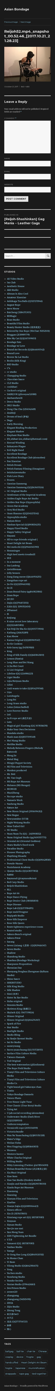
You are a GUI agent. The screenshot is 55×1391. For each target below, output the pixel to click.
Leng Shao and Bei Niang (20, 662)
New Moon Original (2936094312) (24, 811)
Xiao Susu (12, 1176)
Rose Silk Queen (15, 923)
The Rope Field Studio (19, 1068)
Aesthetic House (15, 286)
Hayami (11, 535)
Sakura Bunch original (19, 934)
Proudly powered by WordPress (34, 1386)
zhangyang (13, 1295)
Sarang (10, 941)
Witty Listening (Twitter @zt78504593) (27, 1165)
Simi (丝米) (13, 994)
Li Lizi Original (15, 669)
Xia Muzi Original (16, 1172)
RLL (9, 889)
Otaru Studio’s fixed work (20, 845)
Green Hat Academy (17, 506)
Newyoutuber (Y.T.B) (17, 818)
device (19, 1357)
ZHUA (10, 1303)
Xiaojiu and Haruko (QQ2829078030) (26, 1183)
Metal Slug (12, 759)
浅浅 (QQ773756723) (17, 1321)
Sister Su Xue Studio (17, 997)
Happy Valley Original (19, 532)
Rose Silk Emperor (17, 919)
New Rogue (13, 815)
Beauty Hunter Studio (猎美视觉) (24, 327)
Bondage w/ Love (16, 345)
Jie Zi (9, 588)
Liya (9, 692)
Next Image (26, 22)
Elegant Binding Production (22, 427)
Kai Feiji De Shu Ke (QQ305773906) (25, 629)
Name (7, 158)
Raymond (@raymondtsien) (21, 878)
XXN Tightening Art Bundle (21, 1236)
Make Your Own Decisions (21, 729)
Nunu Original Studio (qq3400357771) (26, 837)
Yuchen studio (14, 1273)
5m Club (11, 282)
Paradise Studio (15, 848)
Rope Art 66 (13, 893)
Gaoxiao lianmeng (17, 483)
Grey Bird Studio (16, 509)
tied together (39, 1374)
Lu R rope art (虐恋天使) (19, 718)
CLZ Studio (12, 383)
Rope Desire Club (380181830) (22, 900)
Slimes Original (15, 1016)
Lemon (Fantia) (15, 658)
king (9, 651)
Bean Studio (13, 319)
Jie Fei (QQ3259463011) (18, 584)
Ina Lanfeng (13, 565)
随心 (9, 1329)
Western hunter (15, 1154)
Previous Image (11, 22)
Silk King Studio (15, 986)
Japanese (20, 1368)
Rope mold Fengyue (17, 912)
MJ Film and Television (19, 766)
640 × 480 (25, 87)
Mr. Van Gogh (14, 778)
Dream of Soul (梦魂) (18, 416)
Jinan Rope (13, 595)
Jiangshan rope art (17, 580)
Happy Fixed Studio (17, 528)
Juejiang (11, 617)
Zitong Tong (13, 1310)
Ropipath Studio (15, 915)
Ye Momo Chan (15, 1258)
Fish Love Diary (15, 476)
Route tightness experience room (25, 926)
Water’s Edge (14, 1139)
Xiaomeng (12, 1191)
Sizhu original (14, 1001)
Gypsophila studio (17, 517)
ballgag (9, 1351)
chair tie (31, 1351)
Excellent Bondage (17, 453)
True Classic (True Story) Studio (24, 1105)
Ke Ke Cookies (14, 643)
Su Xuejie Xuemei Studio (19, 1038)
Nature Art (12, 807)
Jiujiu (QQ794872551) (18, 602)
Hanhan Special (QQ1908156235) (24, 524)
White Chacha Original (19, 1157)
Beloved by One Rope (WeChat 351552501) (28, 331)
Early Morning (15, 424)
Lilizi (10, 684)
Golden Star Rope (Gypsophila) (23, 502)
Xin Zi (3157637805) (17, 1213)
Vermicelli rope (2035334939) (22, 1128)
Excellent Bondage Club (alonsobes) (26, 457)
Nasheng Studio (15, 804)
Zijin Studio (13, 1306)
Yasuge (10, 1250)
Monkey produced (17, 770)
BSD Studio (13, 364)
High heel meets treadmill (21, 554)
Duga (9, 420)
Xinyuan (11, 1221)
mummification (36, 1368)
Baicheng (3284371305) (19, 312)
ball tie (20, 1351)
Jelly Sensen (13, 573)
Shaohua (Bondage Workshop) (23, 960)
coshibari (12, 386)
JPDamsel (12, 610)
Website (8, 184)
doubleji (11, 413)
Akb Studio (12, 290)
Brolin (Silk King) (16, 360)
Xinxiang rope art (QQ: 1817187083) (25, 1217)
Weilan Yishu (14, 1142)
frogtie (30, 1357)
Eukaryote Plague (16, 446)
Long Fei (11, 699)
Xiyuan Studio (14, 1224)
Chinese (42, 1351)
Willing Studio (14, 1161)
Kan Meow (12, 636)
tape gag (24, 1374)
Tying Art (12, 1109)
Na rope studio (15, 796)
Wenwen (11, 1150)
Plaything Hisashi (16, 856)
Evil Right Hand (15, 450)
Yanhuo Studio (14, 1247)
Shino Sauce (13, 979)
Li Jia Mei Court (15, 666)
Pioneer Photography (18, 852)
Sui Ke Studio (14, 1042)
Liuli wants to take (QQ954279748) (25, 688)
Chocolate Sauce (15, 379)
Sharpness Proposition (19, 964)
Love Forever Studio (17, 710)
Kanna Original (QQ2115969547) (23, 640)
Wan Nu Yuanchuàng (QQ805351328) (26, 1135)
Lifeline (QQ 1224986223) (20, 673)
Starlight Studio (15, 1031)
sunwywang (13, 1046)
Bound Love (13, 353)
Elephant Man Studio (18, 435)
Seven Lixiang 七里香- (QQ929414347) (26, 945)
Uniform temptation (18, 1124)
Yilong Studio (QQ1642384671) (22, 1265)
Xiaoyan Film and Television (22, 1198)
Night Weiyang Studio (18, 822)
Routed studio (14, 930)
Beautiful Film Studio (18, 323)
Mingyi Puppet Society (19, 763)
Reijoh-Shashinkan (17, 886)
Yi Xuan (11, 1262)
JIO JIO (10, 599)
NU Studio (12, 830)
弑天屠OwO (12, 1314)
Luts (9, 722)
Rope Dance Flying (17, 897)
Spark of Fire (14, 1023)
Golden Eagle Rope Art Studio (22, 498)
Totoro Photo (14, 1098)
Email (7, 171)
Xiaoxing (12, 1195)
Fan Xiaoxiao (14, 461)
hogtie (8, 1368)
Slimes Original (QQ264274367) (23, 1020)
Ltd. (9, 714)
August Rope (13, 305)
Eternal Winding (16, 442)
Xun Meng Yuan (15, 1232)
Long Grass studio (17, 703)
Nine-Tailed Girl (15, 826)
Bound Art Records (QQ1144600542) (25, 349)
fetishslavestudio (16, 472)
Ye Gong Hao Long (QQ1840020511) (25, 1254)
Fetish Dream (14, 465)
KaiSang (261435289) (17, 632)
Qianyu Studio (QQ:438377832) (22, 871)
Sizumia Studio (15, 1005)
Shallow (11, 953)
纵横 (9, 1325)
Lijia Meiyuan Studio (18, 681)
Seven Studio (14, 949)
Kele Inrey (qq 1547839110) (20, 647)
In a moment (14, 561)
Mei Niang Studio (16, 740)
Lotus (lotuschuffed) (18, 707)
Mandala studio (15, 733)
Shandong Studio (16, 956)
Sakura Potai (13, 938)
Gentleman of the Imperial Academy (26, 494)
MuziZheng (13, 792)
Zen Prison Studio (16, 1288)
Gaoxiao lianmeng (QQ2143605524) (25, 487)
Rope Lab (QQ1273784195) (20, 908)
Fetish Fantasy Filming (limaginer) (26, 468)
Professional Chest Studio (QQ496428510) (29, 859)
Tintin (10, 1090)
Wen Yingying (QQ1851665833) (22, 1146)
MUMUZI (12, 789)
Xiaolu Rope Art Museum (20, 1187)
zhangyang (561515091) (19, 1299)
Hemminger (13, 550)
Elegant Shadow (15, 431)
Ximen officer (14, 1210)
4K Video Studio (15, 278)
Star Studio (13, 1027)
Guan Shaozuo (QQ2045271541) (23, 513)
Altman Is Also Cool (17, 293)
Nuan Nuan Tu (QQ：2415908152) (24, 833)
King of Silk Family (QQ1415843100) (25, 655)
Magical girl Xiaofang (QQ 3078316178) (27, 725)
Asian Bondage (16, 9)
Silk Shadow (13, 990)
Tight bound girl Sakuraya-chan (24, 1087)
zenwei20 (12, 1291)
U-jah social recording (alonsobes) (25, 1113)
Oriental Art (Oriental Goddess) (23, 841)
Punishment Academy (18, 867)
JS (8, 614)
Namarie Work (15, 800)
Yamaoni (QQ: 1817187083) (20, 1243)
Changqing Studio (16, 375)
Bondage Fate (14, 342)
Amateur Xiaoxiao (16, 297)
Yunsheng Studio (16, 1277)
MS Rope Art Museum (18, 781)
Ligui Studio (13, 677)
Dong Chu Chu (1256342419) (21, 409)
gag (39, 1357)
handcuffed (11, 1362)
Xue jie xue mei (15, 1228)
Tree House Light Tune (19, 1102)
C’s (8, 368)
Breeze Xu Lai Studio (18, 357)
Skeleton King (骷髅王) (19, 1008)
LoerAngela (13, 696)
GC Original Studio (17, 491)
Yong (9, 1269)
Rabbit (10, 874)
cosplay (9, 1357)
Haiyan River (14, 521)
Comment (10, 118)
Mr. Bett (11, 774)
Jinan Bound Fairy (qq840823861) (24, 591)
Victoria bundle (15, 1131)
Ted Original (14, 1061)
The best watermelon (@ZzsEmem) (25, 1064)
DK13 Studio (13, 405)
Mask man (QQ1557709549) (21, 737)
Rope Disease (14, 904)
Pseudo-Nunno (15, 863)
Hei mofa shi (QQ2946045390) (23, 547)
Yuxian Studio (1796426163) (21, 1284)
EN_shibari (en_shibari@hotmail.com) (27, 439)
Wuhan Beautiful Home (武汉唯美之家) (27, 1169)
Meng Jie (11, 755)
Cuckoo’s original (16, 390)
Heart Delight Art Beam (19, 543)
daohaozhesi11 (14, 398)
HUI (9, 558)
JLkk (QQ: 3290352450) (18, 606)
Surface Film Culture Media (21, 1053)
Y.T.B (9, 1239)
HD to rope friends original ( (22, 539)
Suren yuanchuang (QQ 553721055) (25, 1049)
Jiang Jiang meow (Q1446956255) (24, 576)
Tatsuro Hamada (16, 1057)
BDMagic (12, 316)
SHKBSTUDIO (14, 982)
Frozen (10, 480)
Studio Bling (13, 1034)
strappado (10, 1374)
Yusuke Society (15, 1280)
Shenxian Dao (14, 967)
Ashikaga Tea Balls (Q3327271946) (25, 301)
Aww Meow (13, 308)
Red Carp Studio (15, 882)
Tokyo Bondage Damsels (20, 1094)
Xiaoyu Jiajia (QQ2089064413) (22, 1206)
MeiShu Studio (14, 744)
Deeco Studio (14, 401)
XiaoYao (11, 1202)
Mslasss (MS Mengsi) (18, 785)
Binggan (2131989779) (18, 334)
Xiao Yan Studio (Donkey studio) (24, 1180)
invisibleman (14, 569)
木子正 (10, 1318)
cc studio (12, 372)
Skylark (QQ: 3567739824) (20, 1012)
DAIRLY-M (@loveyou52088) (21, 394)
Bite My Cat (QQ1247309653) (21, 338)
